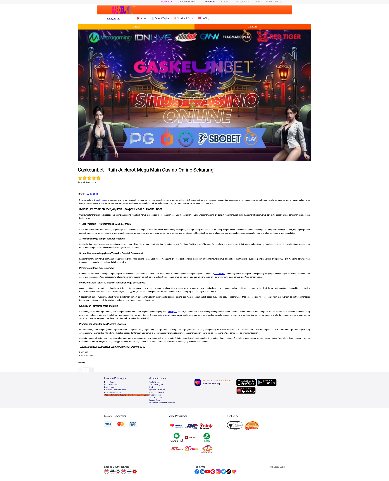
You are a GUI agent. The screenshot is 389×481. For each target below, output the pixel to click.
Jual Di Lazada (155, 397)
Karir (151, 387)
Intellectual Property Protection (162, 403)
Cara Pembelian (110, 384)
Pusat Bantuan (110, 382)
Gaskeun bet (219, 273)
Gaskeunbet (101, 200)
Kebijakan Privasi (156, 392)
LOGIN (257, 2)
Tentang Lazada (156, 382)
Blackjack (172, 311)
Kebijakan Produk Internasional (117, 390)
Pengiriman (109, 387)
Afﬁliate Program (156, 384)
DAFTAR (252, 26)
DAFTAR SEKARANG (273, 2)
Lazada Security (155, 400)
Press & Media (155, 395)
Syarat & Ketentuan (157, 390)
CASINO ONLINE (208, 2)
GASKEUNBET (166, 2)
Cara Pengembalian (112, 392)
